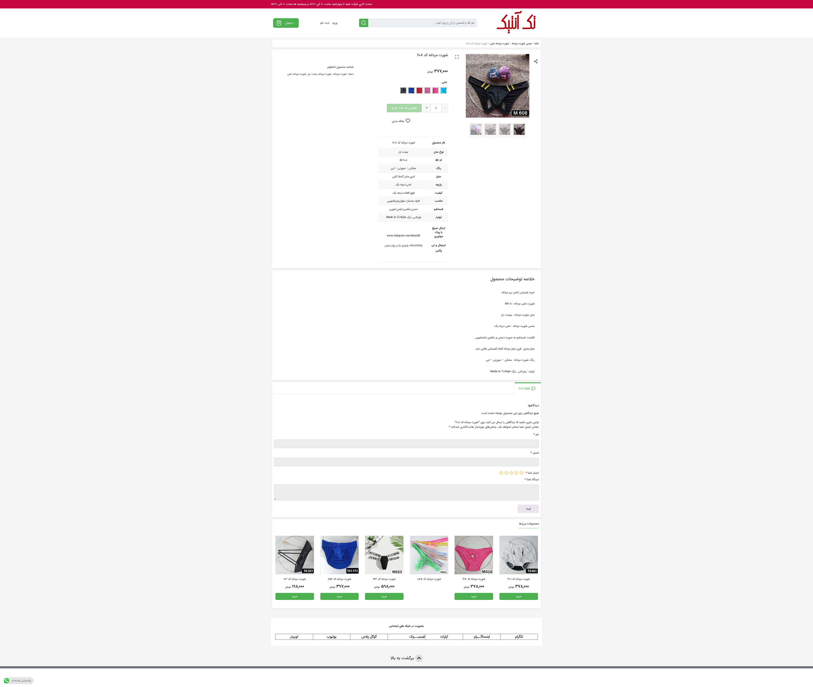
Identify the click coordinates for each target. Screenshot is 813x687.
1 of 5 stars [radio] (521, 472)
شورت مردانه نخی (499, 44)
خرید (518, 596)
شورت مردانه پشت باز (319, 74)
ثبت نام (324, 23)
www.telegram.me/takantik (403, 235)
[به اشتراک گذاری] (536, 61)
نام (536, 434)
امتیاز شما (532, 473)
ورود (334, 23)
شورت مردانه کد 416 (518, 579)
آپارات (444, 636)
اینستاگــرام (482, 636)
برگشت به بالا (402, 658)
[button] (457, 57)
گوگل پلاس (369, 636)
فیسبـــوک (417, 636)
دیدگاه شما (532, 479)
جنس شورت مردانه (522, 44)
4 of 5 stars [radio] (506, 472)
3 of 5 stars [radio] (511, 472)
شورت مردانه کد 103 (339, 579)
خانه (536, 44)
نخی (444, 82)
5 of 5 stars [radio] (501, 472)
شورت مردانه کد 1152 (384, 579)
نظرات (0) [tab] (524, 388)
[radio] (443, 90)
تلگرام (519, 636)
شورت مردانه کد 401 (294, 579)
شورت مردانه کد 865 (474, 579)
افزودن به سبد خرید (404, 107)
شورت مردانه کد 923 (429, 579)
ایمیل (535, 453)
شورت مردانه (340, 74)
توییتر (294, 636)
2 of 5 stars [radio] (516, 472)
